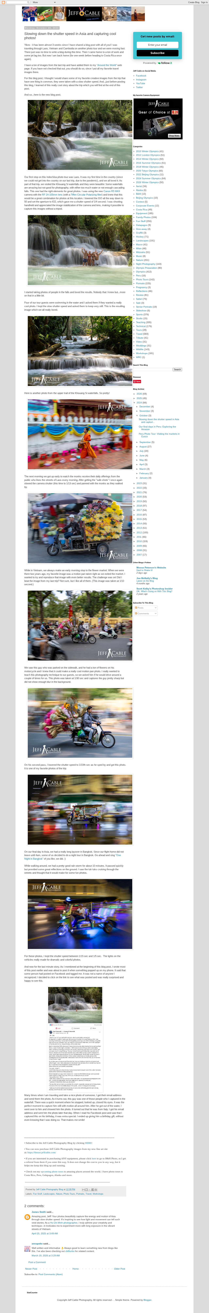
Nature (59, 1194)
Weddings (141, 345)
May (142, 460)
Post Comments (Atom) (51, 1274)
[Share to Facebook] (92, 1189)
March (143, 469)
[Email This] (83, 1189)
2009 (140, 546)
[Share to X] (89, 1189)
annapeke (37, 1243)
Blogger (147, 1300)
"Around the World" (107, 65)
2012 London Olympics (148, 155)
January (143, 477)
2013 (140, 528)
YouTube (140, 83)
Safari (139, 299)
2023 (140, 483)
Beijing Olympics (144, 197)
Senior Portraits (144, 306)
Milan (139, 248)
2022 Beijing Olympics (147, 174)
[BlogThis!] (86, 1189)
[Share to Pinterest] (95, 1189)
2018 (140, 505)
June (142, 455)
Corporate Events (145, 205)
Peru (138, 275)
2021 (140, 492)
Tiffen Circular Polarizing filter (86, 194)
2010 (140, 541)
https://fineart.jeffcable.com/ (41, 1152)
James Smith (39, 1212)
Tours (139, 330)
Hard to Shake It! (145, 570)
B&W (138, 194)
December (145, 406)
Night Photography (145, 264)
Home (75, 1268)
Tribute (139, 337)
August (143, 446)
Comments (143, 613)
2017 (140, 510)
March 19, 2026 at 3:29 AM (46, 1255)
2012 (140, 532)
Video (139, 341)
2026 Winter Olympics (147, 182)
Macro (139, 244)
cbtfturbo (69, 1251)
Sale (138, 303)
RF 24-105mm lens (52, 194)
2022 (140, 488)
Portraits (80, 1194)
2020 (140, 496)
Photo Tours (69, 1194)
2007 (140, 554)
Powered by (149, 63)
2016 (140, 514)
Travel (88, 1194)
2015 (140, 519)
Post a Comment (37, 1262)
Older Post (119, 1268)
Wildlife (139, 349)
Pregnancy (141, 287)
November (145, 411)
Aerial (139, 186)
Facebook (141, 75)
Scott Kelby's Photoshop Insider (155, 588)
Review (140, 295)
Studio (139, 318)
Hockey (140, 236)
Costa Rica (141, 209)
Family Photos (143, 217)
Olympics (140, 271)
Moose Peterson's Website (151, 567)
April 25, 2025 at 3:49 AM (45, 1233)
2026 (140, 393)
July (141, 451)
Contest (140, 201)
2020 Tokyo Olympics (147, 170)
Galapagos (141, 225)
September (145, 442)
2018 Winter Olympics (147, 166)
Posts (140, 607)
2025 (140, 398)
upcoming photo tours (52, 1171)
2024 (140, 402)
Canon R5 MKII (112, 191)
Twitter (139, 87)
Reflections (141, 291)
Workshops (98, 1194)
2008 (140, 550)
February (144, 473)
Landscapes (49, 1194)
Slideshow (141, 310)
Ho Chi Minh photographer (63, 1222)
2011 (139, 537)
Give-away (141, 229)
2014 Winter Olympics (147, 159)
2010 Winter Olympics (147, 151)
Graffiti (139, 232)
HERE (88, 1143)
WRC (138, 357)
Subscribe (158, 53)
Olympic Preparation (146, 268)
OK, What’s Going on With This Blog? (154, 591)
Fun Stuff (37, 1194)
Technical (141, 326)
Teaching (140, 322)
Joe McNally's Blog (147, 578)
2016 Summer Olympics (148, 163)
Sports (139, 314)
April (142, 464)
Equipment (141, 213)
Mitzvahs (140, 252)
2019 (140, 501)
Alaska (139, 190)
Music (139, 256)
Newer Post (31, 1268)
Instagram (141, 79)
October (143, 415)
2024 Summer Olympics (148, 178)
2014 (140, 523)
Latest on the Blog (145, 581)
